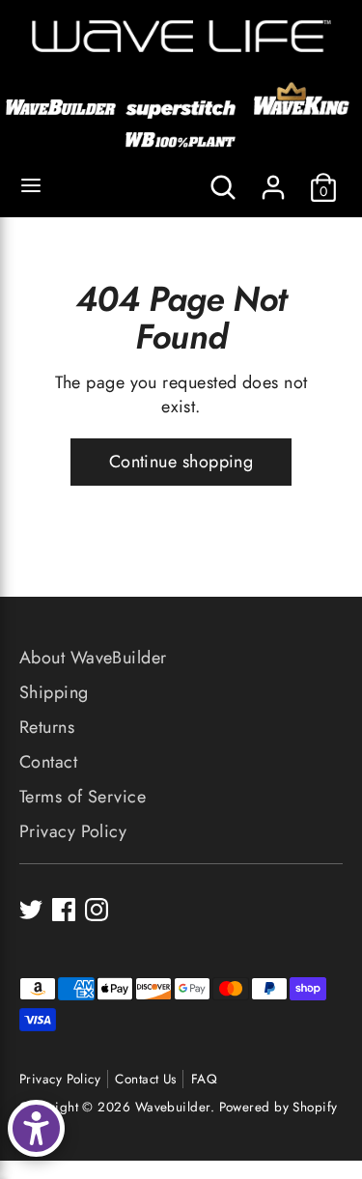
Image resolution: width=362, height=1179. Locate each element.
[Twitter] (30, 909)
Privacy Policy (72, 831)
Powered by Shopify (278, 1107)
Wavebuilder (172, 1107)
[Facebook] (63, 909)
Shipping (54, 692)
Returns (46, 727)
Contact (48, 761)
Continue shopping (181, 461)
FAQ (204, 1079)
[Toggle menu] (31, 186)
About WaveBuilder (93, 657)
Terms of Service (82, 796)
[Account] (273, 179)
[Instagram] (96, 909)
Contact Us (146, 1079)
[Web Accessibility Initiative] (36, 1128)
